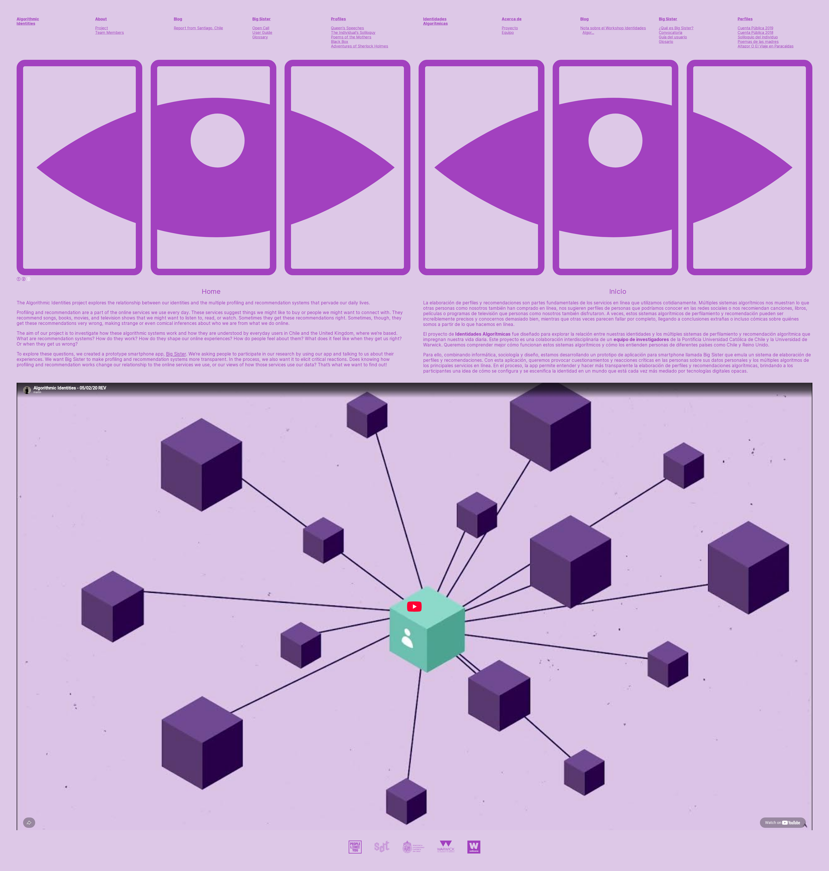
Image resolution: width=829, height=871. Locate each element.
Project (101, 28)
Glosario (666, 41)
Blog (178, 19)
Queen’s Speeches (347, 28)
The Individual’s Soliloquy (353, 32)
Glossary (260, 37)
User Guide (262, 32)
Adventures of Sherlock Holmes (359, 46)
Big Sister (261, 19)
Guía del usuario (673, 37)
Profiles (338, 19)
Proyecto (510, 28)
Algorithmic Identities (28, 21)
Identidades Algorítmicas (435, 21)
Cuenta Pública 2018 (755, 32)
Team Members (109, 32)
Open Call (260, 28)
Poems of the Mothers (351, 37)
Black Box (339, 41)
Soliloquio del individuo (758, 37)
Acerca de (512, 19)
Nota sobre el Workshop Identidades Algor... (613, 30)
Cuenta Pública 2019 (755, 28)
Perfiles (745, 19)
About (101, 19)
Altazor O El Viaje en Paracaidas (766, 46)
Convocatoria (670, 32)
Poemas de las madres (758, 41)
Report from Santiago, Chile (198, 28)
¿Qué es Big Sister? (676, 28)
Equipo (508, 32)
